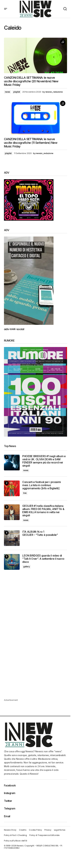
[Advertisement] (35, 598)
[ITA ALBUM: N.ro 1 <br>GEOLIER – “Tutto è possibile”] (12, 538)
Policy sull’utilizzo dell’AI (15, 840)
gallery (26, 566)
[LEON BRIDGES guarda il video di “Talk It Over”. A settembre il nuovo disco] (12, 562)
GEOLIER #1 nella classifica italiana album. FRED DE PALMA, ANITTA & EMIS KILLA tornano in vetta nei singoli (43, 510)
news (7, 92)
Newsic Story (10, 829)
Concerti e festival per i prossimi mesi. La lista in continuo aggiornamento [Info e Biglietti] (41, 485)
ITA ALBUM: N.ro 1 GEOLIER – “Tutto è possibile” (40, 533)
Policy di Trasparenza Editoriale (44, 835)
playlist (16, 92)
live (25, 493)
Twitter (8, 800)
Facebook (10, 785)
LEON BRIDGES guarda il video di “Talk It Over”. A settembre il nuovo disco (43, 558)
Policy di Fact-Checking (15, 835)
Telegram (9, 808)
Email (7, 816)
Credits (22, 829)
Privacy (47, 829)
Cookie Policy (35, 829)
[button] (6, 9)
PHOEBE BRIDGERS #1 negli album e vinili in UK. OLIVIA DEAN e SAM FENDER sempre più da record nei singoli (44, 461)
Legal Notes (59, 829)
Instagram (9, 793)
